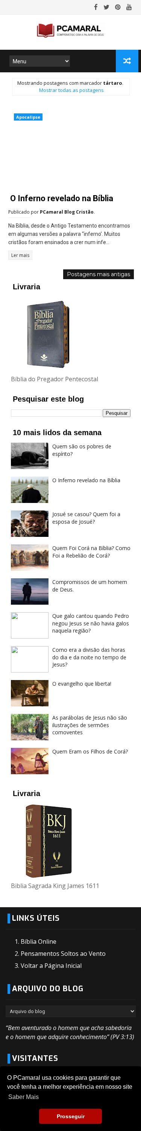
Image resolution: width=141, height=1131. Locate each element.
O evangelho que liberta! (81, 683)
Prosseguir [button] (71, 1116)
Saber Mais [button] (23, 1097)
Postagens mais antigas (98, 274)
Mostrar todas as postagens (71, 90)
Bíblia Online (38, 941)
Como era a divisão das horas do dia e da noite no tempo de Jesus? (89, 657)
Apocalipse (28, 117)
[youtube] (129, 7)
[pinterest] (118, 7)
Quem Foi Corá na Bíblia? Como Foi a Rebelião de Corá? (91, 551)
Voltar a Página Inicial (51, 965)
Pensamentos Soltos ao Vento (63, 953)
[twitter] (106, 7)
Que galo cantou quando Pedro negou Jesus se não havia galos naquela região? (90, 623)
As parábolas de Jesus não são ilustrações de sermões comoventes (89, 725)
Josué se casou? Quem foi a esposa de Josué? (86, 517)
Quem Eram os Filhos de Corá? (90, 751)
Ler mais (20, 255)
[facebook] (96, 7)
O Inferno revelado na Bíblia (61, 198)
